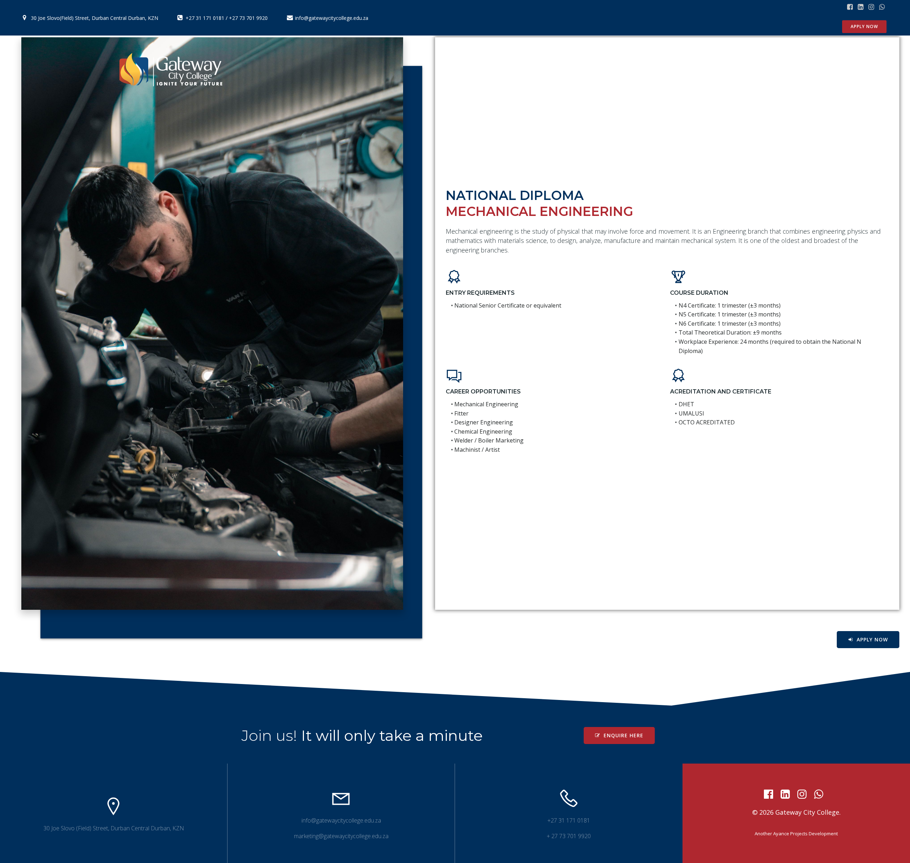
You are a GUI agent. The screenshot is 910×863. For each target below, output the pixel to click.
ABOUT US (565, 70)
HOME (526, 70)
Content (858, 70)
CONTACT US (808, 70)
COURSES (609, 70)
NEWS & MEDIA (750, 70)
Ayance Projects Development (805, 833)
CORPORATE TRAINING (674, 70)
